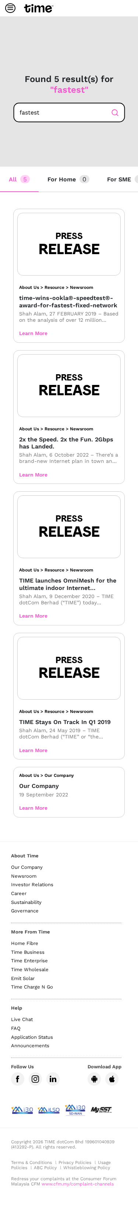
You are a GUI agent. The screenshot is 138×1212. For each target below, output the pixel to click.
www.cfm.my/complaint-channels (78, 1184)
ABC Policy (45, 1167)
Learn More (33, 333)
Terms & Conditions (31, 1162)
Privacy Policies (75, 1162)
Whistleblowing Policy (86, 1167)
